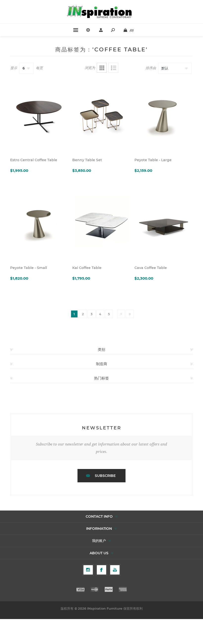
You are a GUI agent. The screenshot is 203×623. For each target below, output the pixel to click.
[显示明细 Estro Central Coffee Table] (39, 115)
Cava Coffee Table (150, 268)
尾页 (129, 314)
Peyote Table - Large (153, 160)
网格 (102, 68)
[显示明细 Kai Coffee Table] (101, 222)
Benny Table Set (87, 160)
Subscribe (105, 475)
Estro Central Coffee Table (33, 160)
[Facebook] (101, 570)
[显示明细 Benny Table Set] (101, 115)
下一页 (121, 314)
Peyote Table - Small (28, 268)
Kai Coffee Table (87, 268)
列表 (113, 68)
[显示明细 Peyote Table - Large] (163, 115)
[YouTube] (115, 570)
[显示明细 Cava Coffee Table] (163, 222)
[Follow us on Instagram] (88, 570)
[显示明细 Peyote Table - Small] (39, 222)
